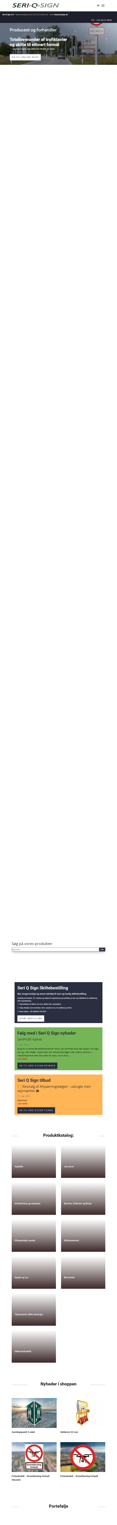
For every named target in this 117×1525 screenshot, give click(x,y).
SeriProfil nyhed (29, 1039)
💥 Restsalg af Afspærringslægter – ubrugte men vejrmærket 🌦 (54, 1088)
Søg (102, 949)
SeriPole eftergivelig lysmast (31, 444)
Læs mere (19, 458)
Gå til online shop (25, 57)
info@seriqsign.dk (61, 15)
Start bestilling (30, 1018)
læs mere (22, 1059)
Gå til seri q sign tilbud (36, 1110)
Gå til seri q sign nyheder (37, 1066)
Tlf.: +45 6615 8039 (101, 20)
